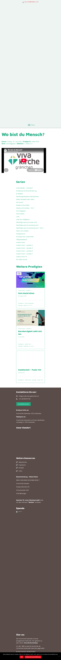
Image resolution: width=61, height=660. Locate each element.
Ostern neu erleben (22, 231)
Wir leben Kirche (21, 259)
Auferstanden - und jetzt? (24, 188)
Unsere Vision (20, 242)
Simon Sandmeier (29, 303)
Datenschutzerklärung (32, 657)
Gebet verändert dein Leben (25, 199)
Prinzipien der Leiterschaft (25, 236)
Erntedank (19, 193)
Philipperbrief (20, 234)
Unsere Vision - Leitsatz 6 (24, 251)
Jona (17, 216)
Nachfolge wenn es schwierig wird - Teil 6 (29, 228)
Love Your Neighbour (23, 219)
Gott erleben (20, 214)
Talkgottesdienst (21, 239)
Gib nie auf (19, 202)
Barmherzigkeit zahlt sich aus (30, 332)
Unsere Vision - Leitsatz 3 (24, 245)
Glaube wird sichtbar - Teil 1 (25, 208)
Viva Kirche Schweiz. (31, 643)
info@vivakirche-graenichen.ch (29, 396)
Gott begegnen (11, 143)
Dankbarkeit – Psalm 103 (29, 370)
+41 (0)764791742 (24, 399)
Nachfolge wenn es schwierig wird (27, 225)
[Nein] (59, 656)
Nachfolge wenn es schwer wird (26, 222)
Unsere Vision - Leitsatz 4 (24, 248)
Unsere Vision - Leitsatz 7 (24, 254)
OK (22, 657)
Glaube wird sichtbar (22, 205)
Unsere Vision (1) (21, 256)
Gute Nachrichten (26, 293)
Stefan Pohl (35, 141)
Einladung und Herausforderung (26, 191)
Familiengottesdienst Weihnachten (27, 196)
